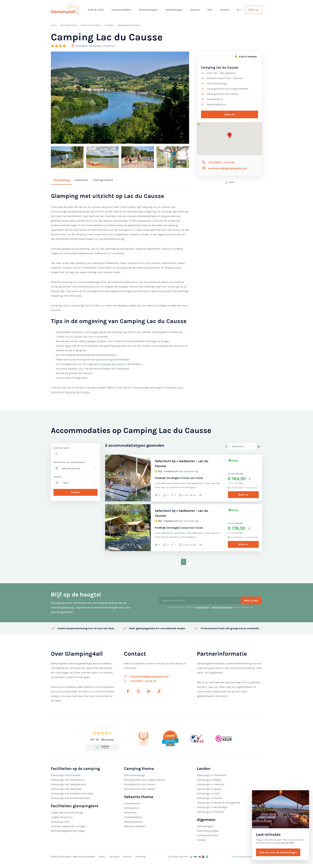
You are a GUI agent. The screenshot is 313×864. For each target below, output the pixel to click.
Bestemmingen (148, 9)
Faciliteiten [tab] (81, 180)
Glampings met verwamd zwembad (72, 793)
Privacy (102, 856)
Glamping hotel (60, 821)
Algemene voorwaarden (84, 856)
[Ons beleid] (226, 446)
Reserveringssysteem (242, 856)
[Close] (303, 795)
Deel (231, 182)
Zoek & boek (96, 9)
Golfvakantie (131, 808)
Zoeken (75, 492)
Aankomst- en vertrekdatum (69, 462)
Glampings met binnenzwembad (70, 798)
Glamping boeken (68, 25)
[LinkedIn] (149, 691)
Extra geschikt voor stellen (139, 788)
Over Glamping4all (208, 830)
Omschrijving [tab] (61, 180)
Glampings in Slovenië (210, 811)
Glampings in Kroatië (209, 798)
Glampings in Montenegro (212, 807)
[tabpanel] (120, 293)
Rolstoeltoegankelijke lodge (67, 830)
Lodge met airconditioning (67, 812)
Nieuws (195, 9)
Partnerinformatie (207, 835)
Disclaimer (114, 856)
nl (238, 9)
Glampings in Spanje (209, 788)
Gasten (57, 476)
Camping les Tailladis (77, 392)
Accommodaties (121, 9)
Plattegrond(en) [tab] (103, 180)
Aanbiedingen (174, 9)
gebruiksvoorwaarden (222, 607)
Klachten (127, 856)
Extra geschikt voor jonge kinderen (144, 779)
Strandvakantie (133, 817)
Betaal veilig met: (179, 856)
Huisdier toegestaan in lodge (68, 826)
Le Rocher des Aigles (112, 364)
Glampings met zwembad (66, 788)
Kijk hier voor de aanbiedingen (278, 852)
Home (54, 25)
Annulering (140, 856)
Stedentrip (130, 812)
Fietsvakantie (132, 803)
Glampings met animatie (65, 775)
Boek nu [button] (229, 114)
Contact (224, 9)
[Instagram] (138, 691)
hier (80, 696)
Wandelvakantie (133, 821)
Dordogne (109, 25)
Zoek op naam (61, 447)
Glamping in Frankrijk (91, 25)
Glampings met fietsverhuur (67, 779)
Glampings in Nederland (211, 775)
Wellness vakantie (134, 826)
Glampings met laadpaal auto (68, 784)
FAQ (209, 9)
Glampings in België (209, 779)
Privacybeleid (202, 607)
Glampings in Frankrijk (210, 784)
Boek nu (253, 9)
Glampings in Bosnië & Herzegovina (218, 802)
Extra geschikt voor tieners (140, 784)
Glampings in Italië (208, 793)
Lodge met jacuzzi (62, 817)
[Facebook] (128, 691)
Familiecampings (134, 775)
